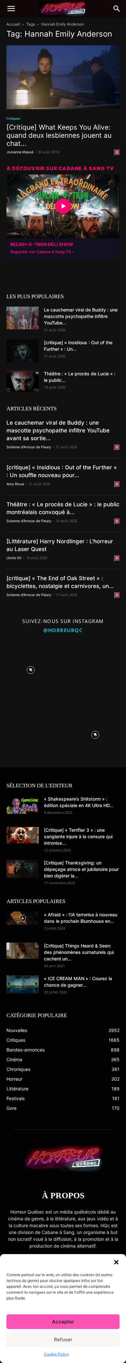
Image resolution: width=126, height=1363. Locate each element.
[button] (116, 1262)
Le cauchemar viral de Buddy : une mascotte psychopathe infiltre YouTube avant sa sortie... (58, 430)
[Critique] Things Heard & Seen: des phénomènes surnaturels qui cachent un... (79, 952)
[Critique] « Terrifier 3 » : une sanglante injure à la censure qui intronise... (78, 836)
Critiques (13, 118)
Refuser (63, 1339)
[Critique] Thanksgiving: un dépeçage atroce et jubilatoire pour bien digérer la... (81, 869)
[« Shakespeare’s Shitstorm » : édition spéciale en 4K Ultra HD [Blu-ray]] (22, 805)
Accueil (13, 24)
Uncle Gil (13, 558)
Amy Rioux (15, 484)
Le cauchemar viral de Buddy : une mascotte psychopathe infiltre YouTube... (81, 316)
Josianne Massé (19, 152)
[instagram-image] (30, 668)
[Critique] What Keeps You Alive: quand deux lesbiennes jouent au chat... (58, 135)
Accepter (63, 1322)
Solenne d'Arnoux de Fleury (28, 447)
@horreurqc (63, 630)
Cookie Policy (56, 1354)
